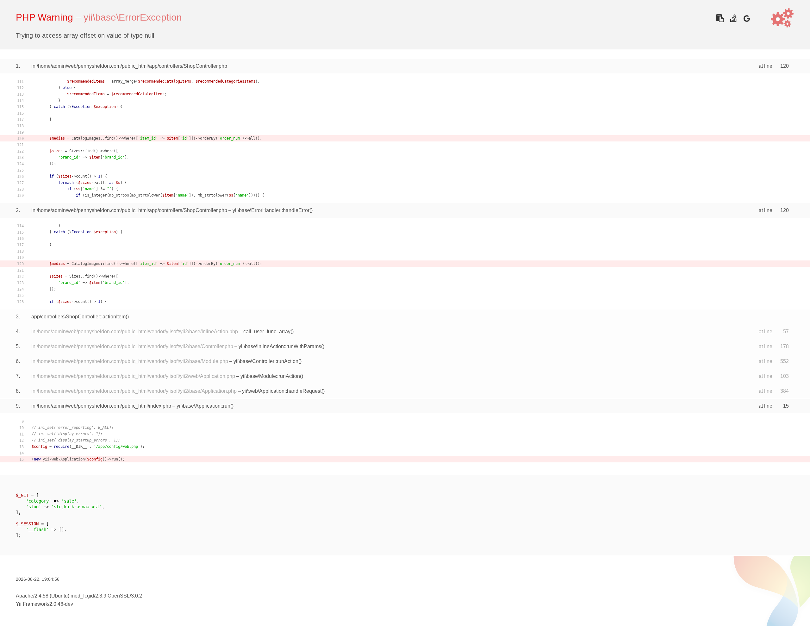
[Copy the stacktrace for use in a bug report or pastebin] (720, 18)
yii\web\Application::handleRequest (281, 391)
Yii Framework (32, 604)
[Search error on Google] (746, 18)
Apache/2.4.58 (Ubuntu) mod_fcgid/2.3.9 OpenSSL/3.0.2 (79, 595)
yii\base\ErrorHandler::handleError (271, 210)
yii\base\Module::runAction (270, 376)
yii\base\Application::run (203, 406)
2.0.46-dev (61, 604)
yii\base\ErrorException (133, 17)
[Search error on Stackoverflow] (733, 18)
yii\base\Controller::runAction (266, 361)
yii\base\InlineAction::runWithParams (280, 346)
